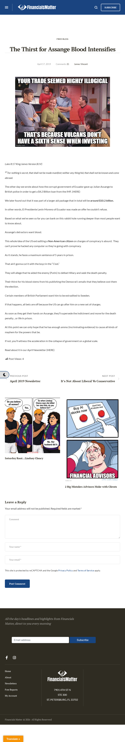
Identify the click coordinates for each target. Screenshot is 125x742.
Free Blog (63, 39)
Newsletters (11, 683)
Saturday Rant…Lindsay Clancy (24, 458)
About (8, 677)
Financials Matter (13, 719)
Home (8, 671)
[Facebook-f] (6, 657)
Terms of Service (85, 570)
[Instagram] (14, 657)
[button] (4, 374)
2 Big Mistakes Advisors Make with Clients (91, 486)
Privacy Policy (65, 570)
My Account (11, 695)
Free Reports (11, 689)
